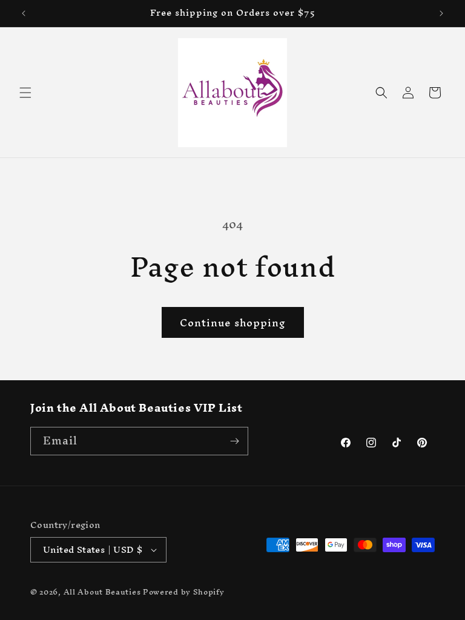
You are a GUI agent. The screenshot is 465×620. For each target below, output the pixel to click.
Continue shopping (233, 322)
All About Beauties (103, 592)
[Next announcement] (441, 13)
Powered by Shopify (184, 592)
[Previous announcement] (23, 13)
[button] (25, 92)
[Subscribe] (234, 441)
